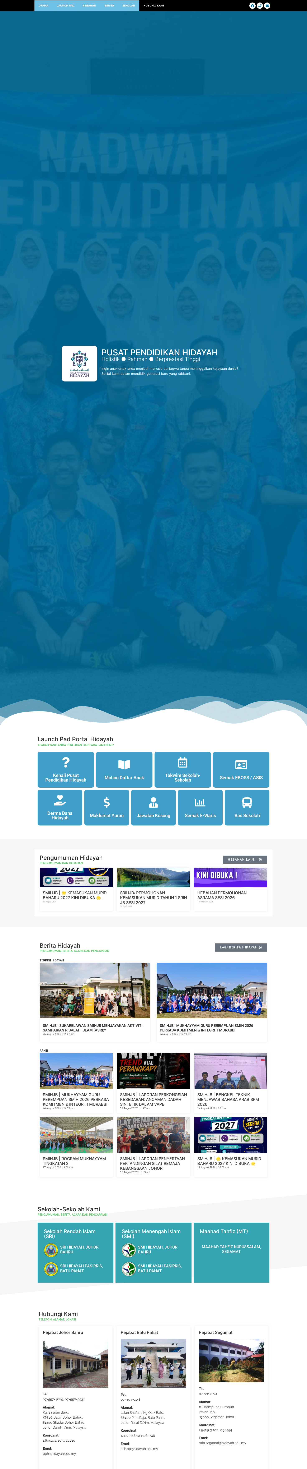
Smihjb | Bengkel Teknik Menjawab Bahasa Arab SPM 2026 (228, 1099)
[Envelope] (267, 6)
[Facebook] (252, 6)
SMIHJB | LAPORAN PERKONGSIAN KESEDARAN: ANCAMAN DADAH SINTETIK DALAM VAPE (153, 1099)
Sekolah (128, 5)
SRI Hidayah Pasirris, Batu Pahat (81, 1268)
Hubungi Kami (153, 5)
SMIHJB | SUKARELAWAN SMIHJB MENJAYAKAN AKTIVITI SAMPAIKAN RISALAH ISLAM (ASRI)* (92, 1027)
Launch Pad (65, 5)
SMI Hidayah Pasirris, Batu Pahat (160, 1268)
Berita (109, 5)
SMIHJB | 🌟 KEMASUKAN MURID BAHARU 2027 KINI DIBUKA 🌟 (75, 895)
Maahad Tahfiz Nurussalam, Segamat (231, 1249)
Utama (43, 5)
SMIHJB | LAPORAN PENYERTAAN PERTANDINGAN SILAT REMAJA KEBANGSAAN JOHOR (152, 1163)
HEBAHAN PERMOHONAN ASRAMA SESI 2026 (222, 895)
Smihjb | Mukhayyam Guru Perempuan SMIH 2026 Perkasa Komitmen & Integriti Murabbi (206, 1027)
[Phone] (260, 6)
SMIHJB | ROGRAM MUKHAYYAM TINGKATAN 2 (74, 1161)
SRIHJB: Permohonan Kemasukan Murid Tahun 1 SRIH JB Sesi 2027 (153, 897)
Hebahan (89, 5)
